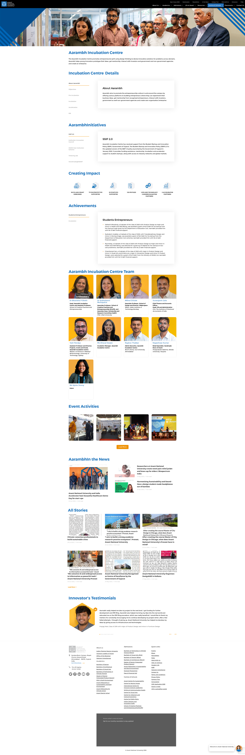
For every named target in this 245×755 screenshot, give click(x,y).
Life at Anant (189, 5)
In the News (205, 2)
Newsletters (196, 2)
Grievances (235, 2)
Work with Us (225, 2)
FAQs (242, 2)
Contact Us (240, 5)
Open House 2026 (175, 2)
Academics (166, 5)
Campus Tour (215, 2)
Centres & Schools (215, 5)
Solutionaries (186, 2)
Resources (201, 5)
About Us (155, 5)
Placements (229, 5)
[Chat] (239, 748)
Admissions (177, 5)
